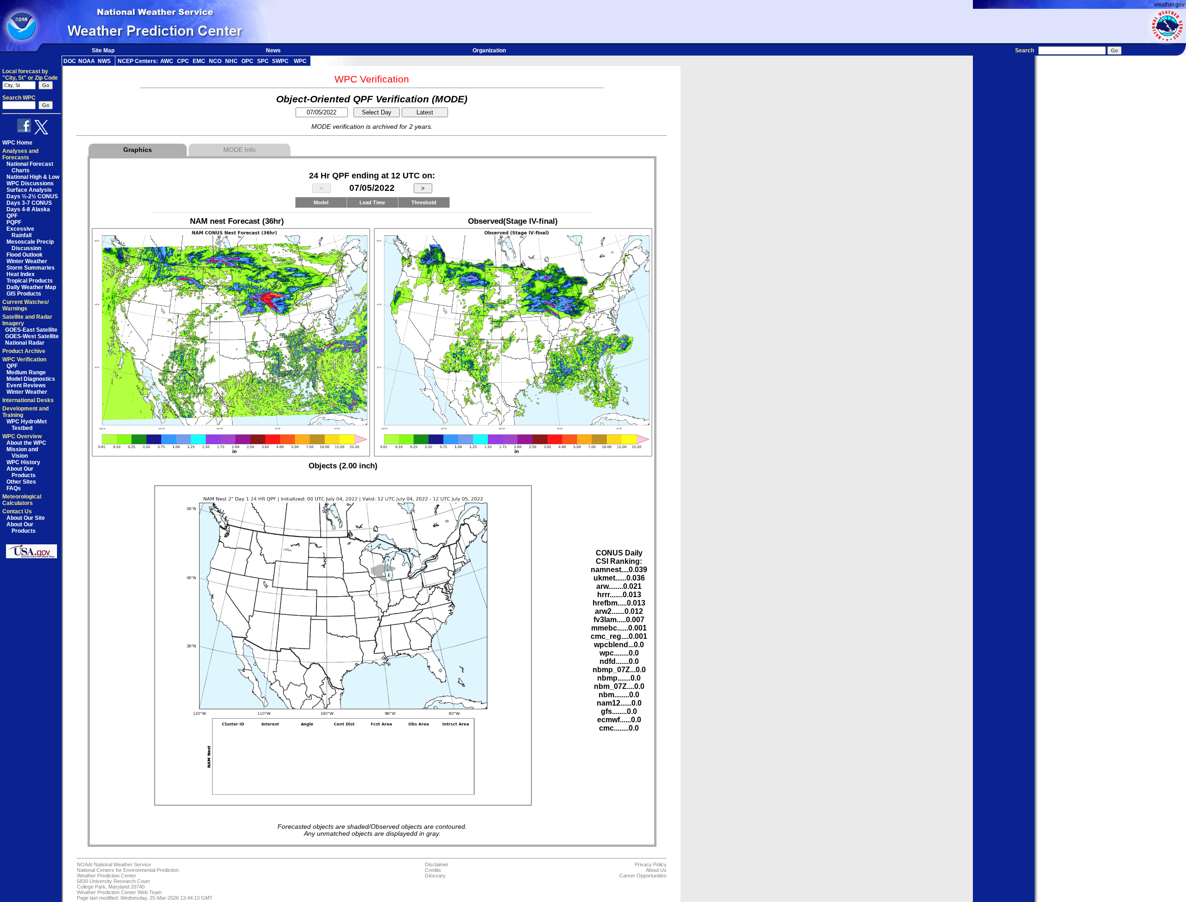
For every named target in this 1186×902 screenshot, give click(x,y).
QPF (12, 216)
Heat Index (20, 274)
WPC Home (17, 142)
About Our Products (21, 472)
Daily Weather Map (31, 287)
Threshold (423, 202)
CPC (183, 61)
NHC (231, 61)
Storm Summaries (30, 268)
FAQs (13, 488)
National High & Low (32, 177)
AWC (166, 61)
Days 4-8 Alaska (28, 209)
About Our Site (25, 518)
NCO (215, 61)
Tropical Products (29, 281)
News (273, 50)
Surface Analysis (29, 190)
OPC (247, 61)
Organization (489, 50)
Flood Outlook (24, 255)
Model (321, 202)
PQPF (13, 222)
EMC (199, 61)
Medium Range (26, 372)
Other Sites (21, 482)
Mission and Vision (22, 452)
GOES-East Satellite (31, 330)
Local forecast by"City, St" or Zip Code (30, 74)
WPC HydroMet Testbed (26, 424)
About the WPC (26, 443)
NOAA (86, 61)
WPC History (23, 462)
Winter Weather (26, 261)
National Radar (24, 343)
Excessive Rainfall (20, 232)
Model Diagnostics (30, 379)
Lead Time (372, 202)
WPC (300, 61)
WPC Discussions (30, 183)
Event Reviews (26, 385)
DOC (69, 61)
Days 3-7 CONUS (29, 203)
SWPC (280, 61)
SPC (263, 61)
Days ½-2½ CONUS (32, 196)
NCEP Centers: (138, 61)
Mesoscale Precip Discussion (30, 245)
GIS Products (23, 293)
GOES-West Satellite (32, 336)
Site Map (103, 50)
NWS (104, 61)
